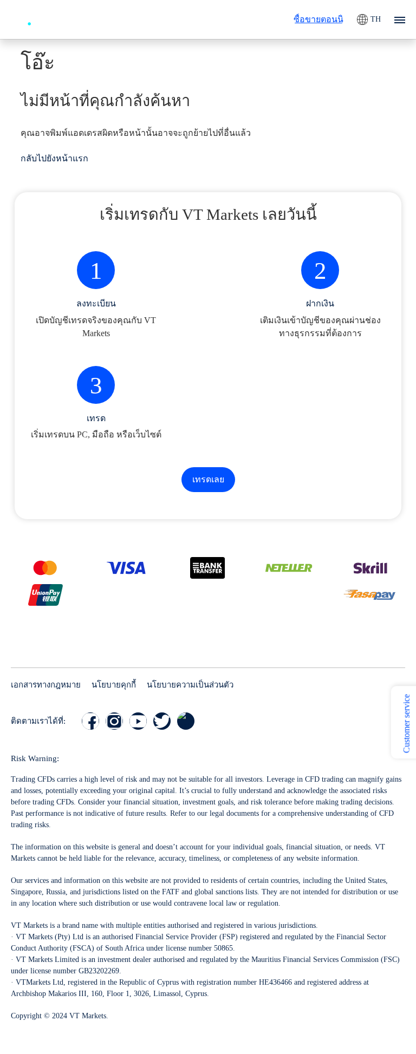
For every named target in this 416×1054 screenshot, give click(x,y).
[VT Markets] (50, 18)
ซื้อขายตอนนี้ (318, 19)
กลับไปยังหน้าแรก (54, 158)
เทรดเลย (208, 479)
